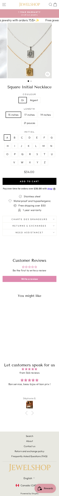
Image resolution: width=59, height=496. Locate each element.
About (29, 441)
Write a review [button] (29, 278)
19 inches (45, 114)
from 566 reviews (30, 372)
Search (29, 436)
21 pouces (29, 122)
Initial (29, 132)
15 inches (13, 114)
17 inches (29, 114)
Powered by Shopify (29, 493)
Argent (34, 100)
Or (22, 100)
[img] (29, 369)
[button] (27, 413)
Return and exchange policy (29, 451)
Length (29, 109)
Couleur (29, 94)
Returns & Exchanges (29, 226)
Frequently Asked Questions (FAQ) (29, 456)
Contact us (29, 446)
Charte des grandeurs (29, 219)
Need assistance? (29, 232)
